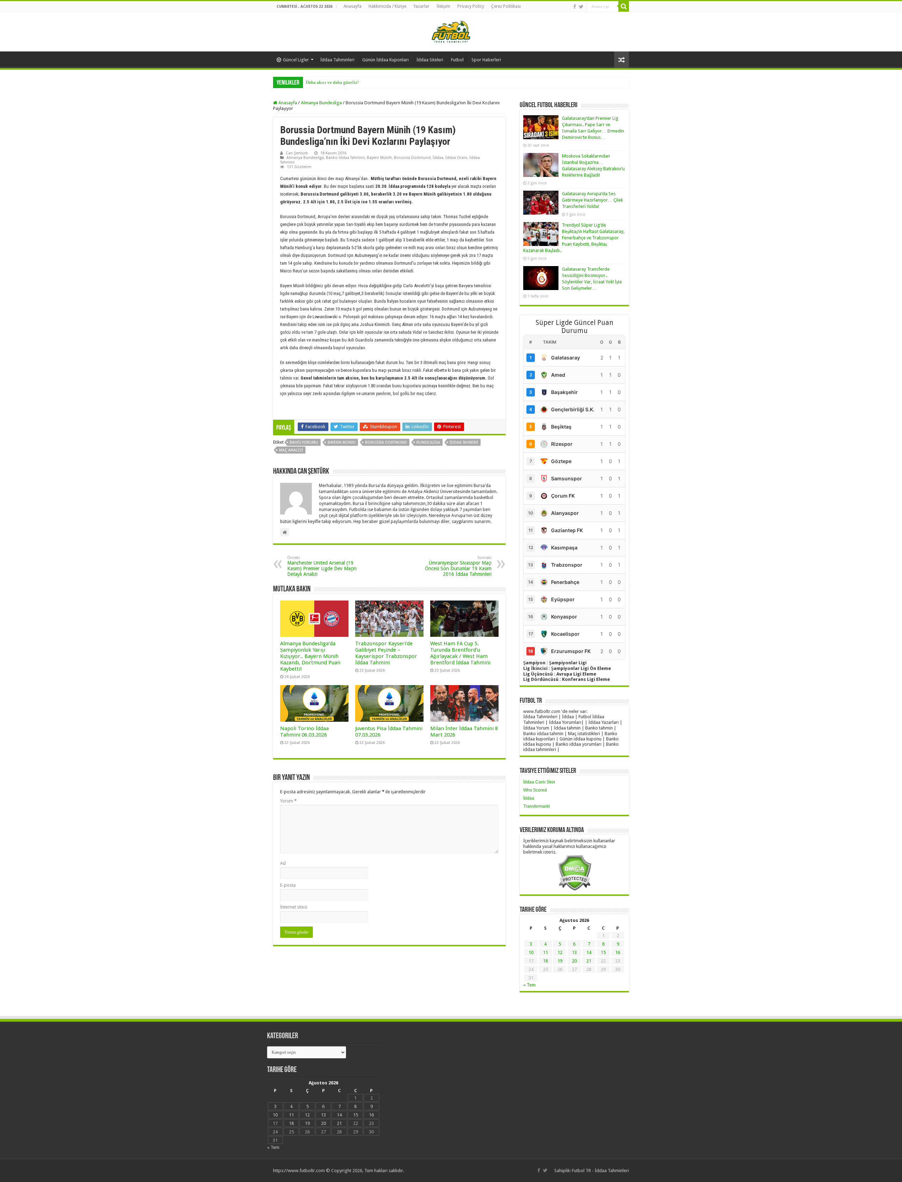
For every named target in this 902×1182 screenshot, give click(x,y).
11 (545, 952)
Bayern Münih (379, 157)
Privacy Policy (470, 6)
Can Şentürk (297, 153)
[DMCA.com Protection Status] (574, 872)
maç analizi (291, 450)
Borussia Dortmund (412, 157)
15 (603, 952)
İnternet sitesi (293, 907)
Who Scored (535, 790)
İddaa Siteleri (429, 59)
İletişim (443, 6)
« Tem (529, 984)
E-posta (288, 885)
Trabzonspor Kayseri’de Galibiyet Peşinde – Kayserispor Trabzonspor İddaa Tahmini (386, 653)
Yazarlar (421, 6)
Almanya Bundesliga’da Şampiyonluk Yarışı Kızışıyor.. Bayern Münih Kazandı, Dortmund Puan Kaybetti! (310, 656)
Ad (283, 863)
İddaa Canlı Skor (539, 782)
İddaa (438, 157)
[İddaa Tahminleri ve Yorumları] (451, 31)
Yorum (288, 801)
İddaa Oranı (456, 157)
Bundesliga (428, 442)
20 (574, 961)
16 (617, 952)
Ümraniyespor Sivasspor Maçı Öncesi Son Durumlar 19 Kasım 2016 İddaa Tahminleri (458, 566)
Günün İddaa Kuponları (385, 59)
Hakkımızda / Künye (387, 6)
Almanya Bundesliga (321, 102)
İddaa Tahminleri (337, 59)
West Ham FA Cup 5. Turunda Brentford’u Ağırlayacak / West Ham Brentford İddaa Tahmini (460, 653)
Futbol (457, 59)
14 (588, 952)
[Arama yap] (623, 6)
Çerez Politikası (506, 6)
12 (559, 952)
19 (559, 961)
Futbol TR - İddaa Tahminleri (600, 1170)
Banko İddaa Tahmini (345, 157)
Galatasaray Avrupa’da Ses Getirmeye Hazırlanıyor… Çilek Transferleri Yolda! (592, 200)
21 (588, 961)
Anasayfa (353, 6)
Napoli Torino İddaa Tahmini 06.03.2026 (304, 731)
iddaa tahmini (464, 442)
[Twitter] (581, 6)
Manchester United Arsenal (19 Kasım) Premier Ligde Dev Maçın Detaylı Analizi (322, 566)
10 (531, 952)
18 (545, 961)
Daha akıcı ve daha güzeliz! (332, 82)
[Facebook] (575, 6)
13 (574, 952)
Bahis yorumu (304, 442)
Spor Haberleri (486, 59)
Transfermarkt (536, 806)
